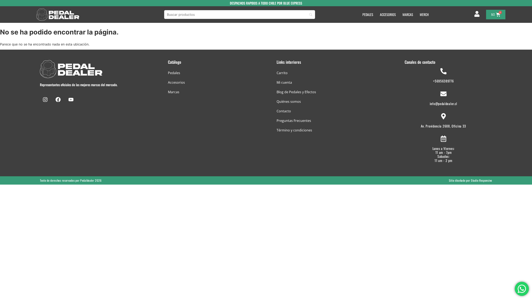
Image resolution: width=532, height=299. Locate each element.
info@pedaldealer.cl (443, 103)
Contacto (284, 111)
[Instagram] (45, 99)
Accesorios (176, 82)
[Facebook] (58, 99)
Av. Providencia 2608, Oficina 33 (443, 126)
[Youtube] (71, 99)
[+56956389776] (443, 71)
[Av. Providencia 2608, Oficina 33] (443, 116)
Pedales (174, 73)
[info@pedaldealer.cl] (443, 94)
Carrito (282, 73)
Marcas (173, 92)
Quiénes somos (289, 101)
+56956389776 (443, 80)
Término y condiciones (294, 130)
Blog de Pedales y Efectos (296, 92)
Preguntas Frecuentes (294, 120)
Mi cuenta (284, 82)
